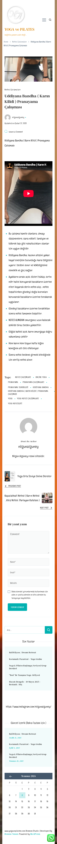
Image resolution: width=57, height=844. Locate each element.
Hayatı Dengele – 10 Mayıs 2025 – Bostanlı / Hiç (25, 683)
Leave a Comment (16, 131)
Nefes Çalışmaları (13, 89)
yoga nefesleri (15, 403)
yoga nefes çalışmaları (28, 398)
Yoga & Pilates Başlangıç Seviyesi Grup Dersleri (27, 667)
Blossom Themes (11, 834)
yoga (10, 398)
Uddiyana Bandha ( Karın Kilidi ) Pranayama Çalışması (28, 392)
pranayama (13, 382)
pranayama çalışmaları (33, 382)
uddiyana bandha (40, 387)
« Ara (10, 776)
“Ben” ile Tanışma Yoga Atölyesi (24, 675)
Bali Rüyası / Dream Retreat (22, 652)
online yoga (41, 377)
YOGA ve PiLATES (20, 29)
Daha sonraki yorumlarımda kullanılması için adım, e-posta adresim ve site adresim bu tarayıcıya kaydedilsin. (30, 594)
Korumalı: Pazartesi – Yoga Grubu (25, 659)
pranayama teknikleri (18, 387)
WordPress (35, 834)
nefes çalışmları (23, 377)
